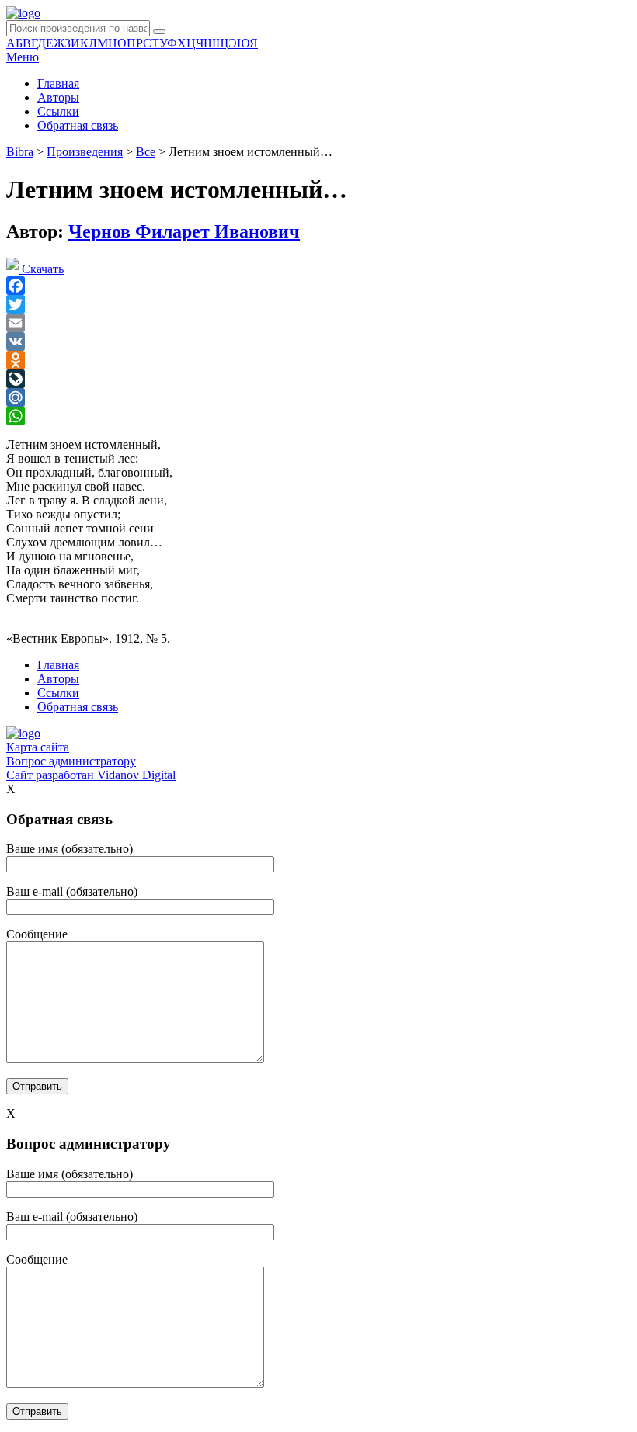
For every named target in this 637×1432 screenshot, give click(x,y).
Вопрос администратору (71, 761)
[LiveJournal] (318, 378)
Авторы (58, 97)
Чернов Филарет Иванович (184, 231)
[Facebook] (318, 285)
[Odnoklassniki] (318, 360)
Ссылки (58, 111)
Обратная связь (77, 125)
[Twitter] (318, 304)
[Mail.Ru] (318, 397)
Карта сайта (37, 747)
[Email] (318, 323)
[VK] (318, 341)
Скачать (41, 269)
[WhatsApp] (318, 416)
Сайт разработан (91, 775)
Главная (58, 83)
